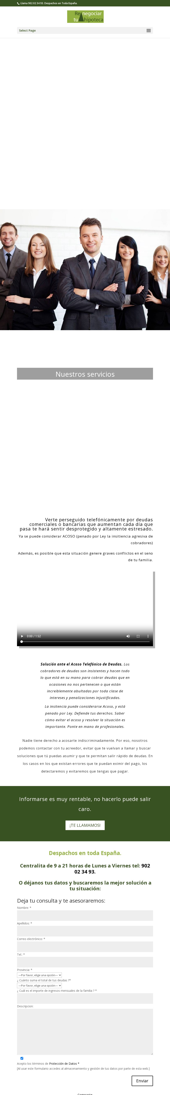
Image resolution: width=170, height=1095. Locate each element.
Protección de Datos (64, 1063)
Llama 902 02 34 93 (32, 3)
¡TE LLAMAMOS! (85, 825)
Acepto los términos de (48, 1063)
